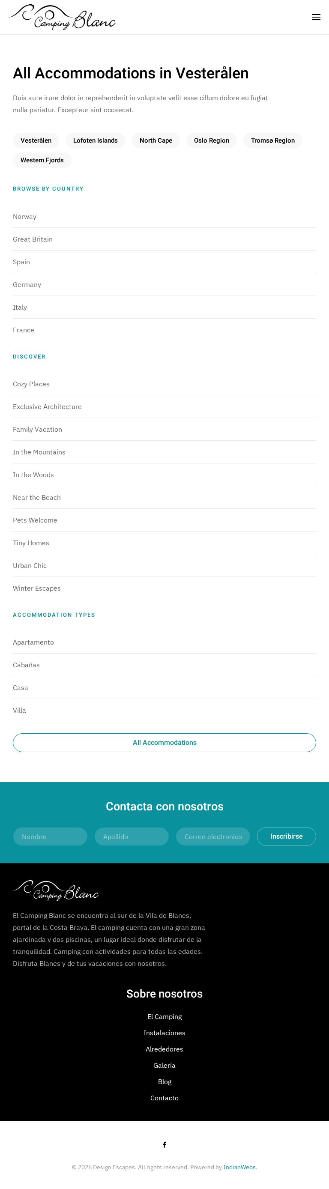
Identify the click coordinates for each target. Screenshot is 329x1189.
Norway (24, 216)
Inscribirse (286, 836)
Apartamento (33, 642)
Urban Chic (30, 565)
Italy (20, 307)
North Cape (156, 140)
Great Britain (33, 239)
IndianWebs (239, 1167)
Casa (20, 687)
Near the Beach (37, 497)
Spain (21, 261)
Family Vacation (37, 429)
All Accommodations (165, 743)
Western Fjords (42, 160)
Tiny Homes (31, 542)
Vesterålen (36, 140)
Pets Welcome (35, 520)
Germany (27, 284)
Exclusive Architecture (47, 406)
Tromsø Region (273, 140)
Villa (19, 710)
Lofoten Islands (95, 140)
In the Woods (33, 474)
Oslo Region (211, 140)
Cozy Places (31, 383)
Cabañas (26, 664)
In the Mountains (39, 452)
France (23, 330)
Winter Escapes (37, 588)
